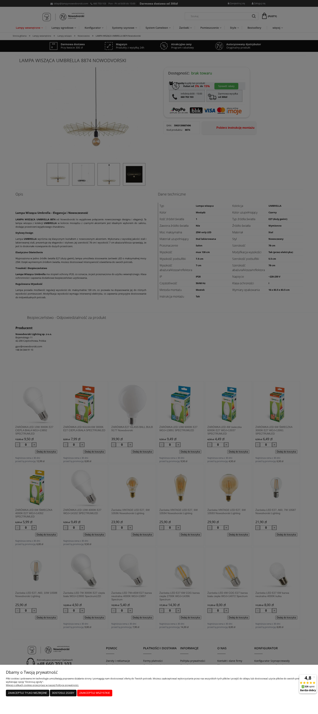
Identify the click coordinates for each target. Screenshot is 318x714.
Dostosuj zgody (63, 693)
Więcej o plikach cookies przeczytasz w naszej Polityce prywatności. (42, 685)
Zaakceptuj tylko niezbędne (27, 693)
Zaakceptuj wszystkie (94, 693)
